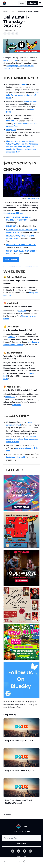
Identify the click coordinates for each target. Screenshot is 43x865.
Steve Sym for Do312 (33, 198)
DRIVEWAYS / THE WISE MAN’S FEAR (21, 245)
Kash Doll (22, 311)
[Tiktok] (18, 851)
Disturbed (11, 337)
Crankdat (23, 84)
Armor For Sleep (30, 101)
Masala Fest (10, 397)
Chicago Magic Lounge (16, 66)
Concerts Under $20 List (12, 213)
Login (22, 3)
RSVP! (5, 379)
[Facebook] (24, 851)
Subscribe (32, 3)
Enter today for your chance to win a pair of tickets (22, 95)
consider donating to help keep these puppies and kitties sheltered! (22, 439)
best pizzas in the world (15, 457)
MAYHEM (10, 121)
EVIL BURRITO (12, 226)
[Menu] (40, 2)
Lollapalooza (11, 130)
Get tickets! (16, 405)
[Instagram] (30, 851)
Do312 (5, 11)
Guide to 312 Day (10, 60)
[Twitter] (12, 851)
